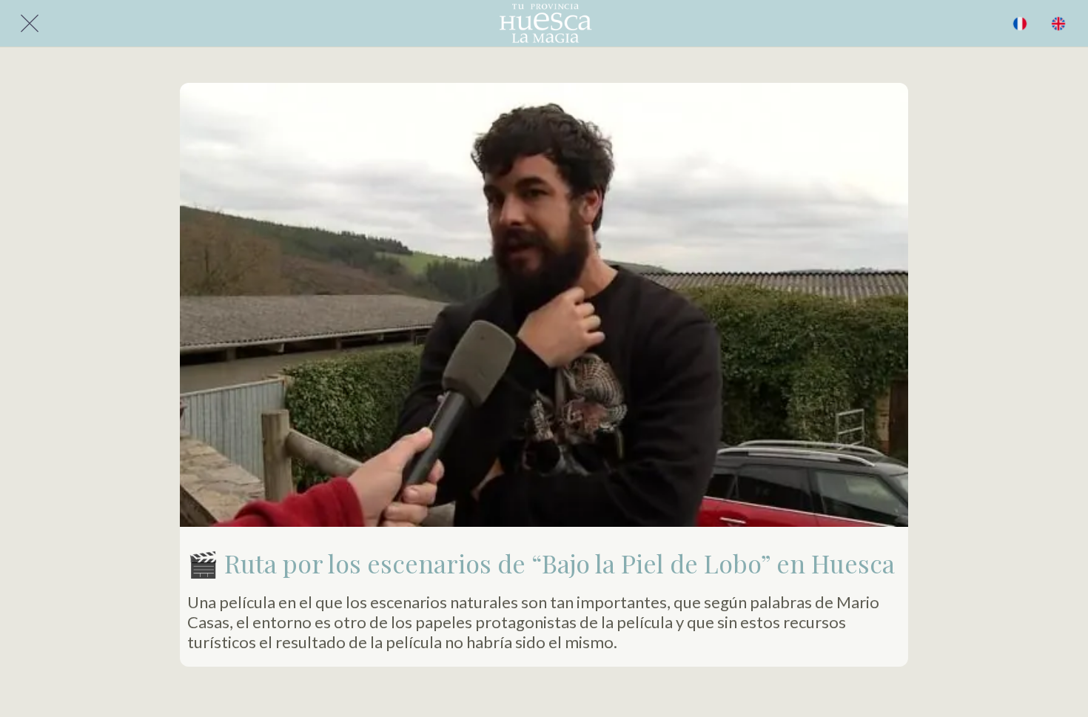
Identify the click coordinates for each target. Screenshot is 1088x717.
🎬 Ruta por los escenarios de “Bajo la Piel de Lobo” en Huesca (541, 563)
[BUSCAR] (1020, 23)
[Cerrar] (29, 24)
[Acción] (1058, 23)
